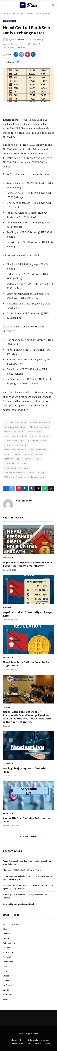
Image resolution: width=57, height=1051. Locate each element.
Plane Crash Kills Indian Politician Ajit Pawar (22, 870)
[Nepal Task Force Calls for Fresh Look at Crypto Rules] (28, 639)
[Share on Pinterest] (27, 54)
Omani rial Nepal (12, 454)
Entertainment (9, 943)
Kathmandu (8, 961)
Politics (6, 980)
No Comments (35, 44)
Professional (9, 21)
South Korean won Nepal (16, 468)
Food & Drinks (9, 952)
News (5, 971)
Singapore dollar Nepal (15, 463)
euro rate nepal (34, 431)
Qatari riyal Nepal (12, 459)
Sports (6, 989)
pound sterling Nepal (34, 454)
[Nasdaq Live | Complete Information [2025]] (28, 745)
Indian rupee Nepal (40, 436)
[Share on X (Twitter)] (21, 54)
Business (7, 933)
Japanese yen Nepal (14, 440)
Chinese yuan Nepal (39, 427)
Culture (6, 938)
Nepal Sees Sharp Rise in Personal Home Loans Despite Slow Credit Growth (27, 564)
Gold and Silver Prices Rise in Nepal (18, 903)
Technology (8, 994)
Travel (5, 999)
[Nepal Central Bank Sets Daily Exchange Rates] (28, 85)
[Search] (52, 5)
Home (5, 13)
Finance (6, 947)
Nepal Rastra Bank (38, 450)
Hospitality (7, 957)
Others (6, 975)
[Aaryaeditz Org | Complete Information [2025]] (28, 795)
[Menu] (5, 5)
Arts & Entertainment (12, 924)
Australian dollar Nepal (15, 422)
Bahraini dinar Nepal (40, 422)
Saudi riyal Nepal (33, 459)
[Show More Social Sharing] (38, 54)
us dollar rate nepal (34, 477)
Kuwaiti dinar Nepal (37, 440)
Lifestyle (6, 966)
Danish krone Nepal (13, 431)
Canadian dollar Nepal (15, 427)
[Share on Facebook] (15, 54)
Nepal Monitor (17, 40)
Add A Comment (28, 837)
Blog (5, 928)
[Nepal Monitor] (28, 5)
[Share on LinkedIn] (33, 54)
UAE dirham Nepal (13, 477)
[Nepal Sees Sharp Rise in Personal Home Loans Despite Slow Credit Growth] (28, 539)
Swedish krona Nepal (14, 472)
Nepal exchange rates (15, 450)
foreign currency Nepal (15, 436)
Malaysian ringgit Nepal (15, 445)
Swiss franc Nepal (37, 472)
